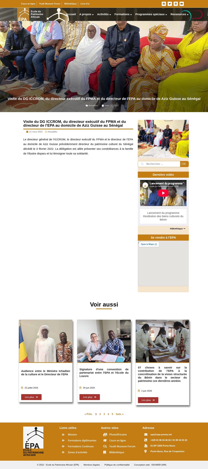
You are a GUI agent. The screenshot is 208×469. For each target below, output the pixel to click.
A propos (85, 14)
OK (184, 164)
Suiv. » (119, 414)
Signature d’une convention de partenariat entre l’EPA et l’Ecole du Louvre (103, 373)
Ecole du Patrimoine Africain (37, 14)
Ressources (178, 14)
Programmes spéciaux (150, 14)
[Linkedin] (176, 4)
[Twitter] (170, 4)
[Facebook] (164, 4)
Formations (122, 14)
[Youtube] (182, 4)
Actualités (93, 105)
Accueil (71, 14)
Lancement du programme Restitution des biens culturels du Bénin (163, 216)
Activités (103, 14)
